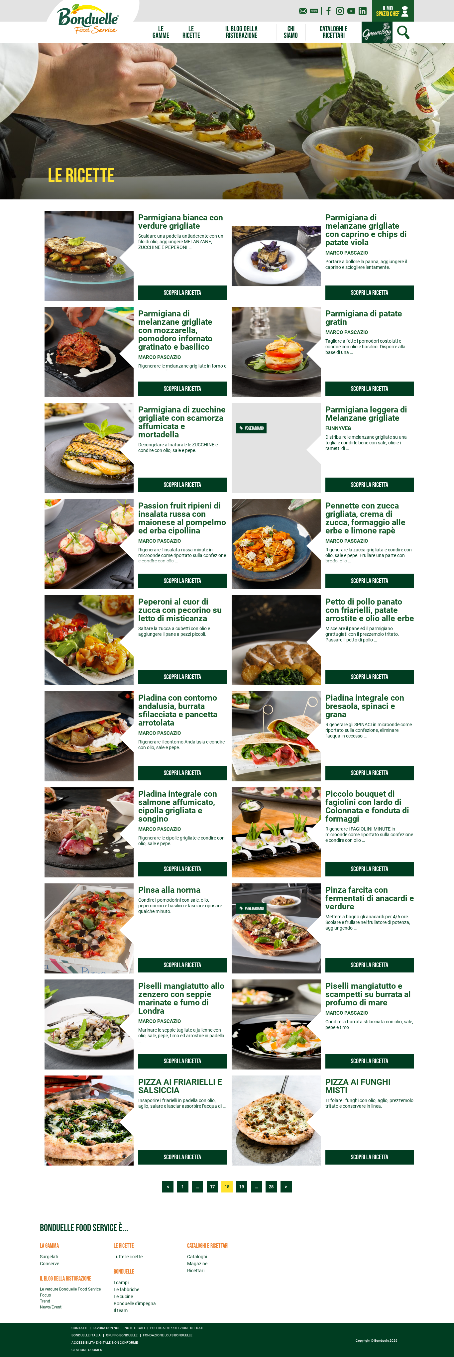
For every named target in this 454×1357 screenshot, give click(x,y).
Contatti (79, 1328)
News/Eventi (51, 1307)
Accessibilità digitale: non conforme (104, 1342)
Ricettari (195, 1270)
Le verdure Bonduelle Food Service (70, 1289)
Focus (45, 1295)
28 (271, 1186)
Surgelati (49, 1256)
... (197, 1186)
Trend (45, 1301)
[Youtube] (351, 11)
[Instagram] (340, 11)
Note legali (135, 1328)
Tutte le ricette (128, 1256)
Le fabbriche (126, 1289)
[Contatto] (303, 11)
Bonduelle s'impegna (135, 1303)
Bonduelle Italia (86, 1335)
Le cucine (123, 1296)
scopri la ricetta (182, 293)
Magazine (197, 1263)
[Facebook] (329, 11)
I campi (121, 1282)
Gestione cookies (86, 1350)
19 (241, 1186)
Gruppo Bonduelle (122, 1335)
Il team (121, 1310)
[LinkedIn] (363, 11)
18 (227, 1186)
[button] (161, 32)
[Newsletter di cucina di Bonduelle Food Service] (314, 11)
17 (212, 1186)
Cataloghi (197, 1256)
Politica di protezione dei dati (176, 1328)
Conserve (49, 1263)
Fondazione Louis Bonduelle (167, 1335)
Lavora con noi (106, 1328)
